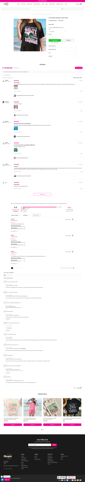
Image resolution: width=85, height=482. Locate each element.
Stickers (22, 468)
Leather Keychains (24, 465)
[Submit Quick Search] (62, 9)
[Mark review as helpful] (81, 91)
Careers (35, 457)
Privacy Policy (50, 456)
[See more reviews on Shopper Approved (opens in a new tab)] (17, 231)
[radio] (42, 208)
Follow (4, 282)
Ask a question (60, 20)
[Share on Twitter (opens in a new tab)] (16, 231)
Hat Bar (22, 462)
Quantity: (50, 34)
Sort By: (74, 77)
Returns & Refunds (51, 460)
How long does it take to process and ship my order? (11, 344)
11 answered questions (53, 20)
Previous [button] (23, 1)
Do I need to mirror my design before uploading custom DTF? (12, 302)
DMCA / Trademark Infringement (53, 462)
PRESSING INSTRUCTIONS (62, 49)
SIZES (62, 53)
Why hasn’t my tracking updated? (8, 355)
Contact (62, 457)
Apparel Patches (23, 459)
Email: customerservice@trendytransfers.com (11, 465)
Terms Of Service (50, 457)
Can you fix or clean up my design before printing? (11, 281)
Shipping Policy (50, 459)
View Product (13, 424)
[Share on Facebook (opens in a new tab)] (14, 231)
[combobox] (42, 9)
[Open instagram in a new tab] (6, 468)
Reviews (49, 463)
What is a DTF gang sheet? (7, 376)
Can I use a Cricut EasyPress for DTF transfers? (10, 334)
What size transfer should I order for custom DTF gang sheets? (12, 365)
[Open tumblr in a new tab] (9, 468)
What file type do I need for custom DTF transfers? (11, 292)
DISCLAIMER (62, 56)
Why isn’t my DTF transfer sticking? (8, 311)
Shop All (22, 456)
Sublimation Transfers (24, 467)
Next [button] (61, 1)
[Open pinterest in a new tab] (11, 468)
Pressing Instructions (64, 456)
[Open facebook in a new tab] (4, 468)
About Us (35, 456)
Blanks (22, 463)
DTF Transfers (23, 457)
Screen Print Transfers (24, 460)
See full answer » (8, 330)
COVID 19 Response (37, 459)
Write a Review (36, 215)
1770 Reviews (16, 211)
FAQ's (62, 459)
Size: (50, 29)
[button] (62, 27)
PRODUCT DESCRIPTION (62, 46)
